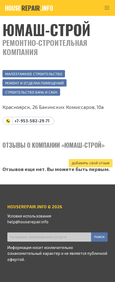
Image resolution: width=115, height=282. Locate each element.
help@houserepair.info (27, 221)
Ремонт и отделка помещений (34, 83)
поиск (99, 236)
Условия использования (29, 215)
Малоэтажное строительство (33, 74)
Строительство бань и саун (31, 92)
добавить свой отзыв (90, 163)
